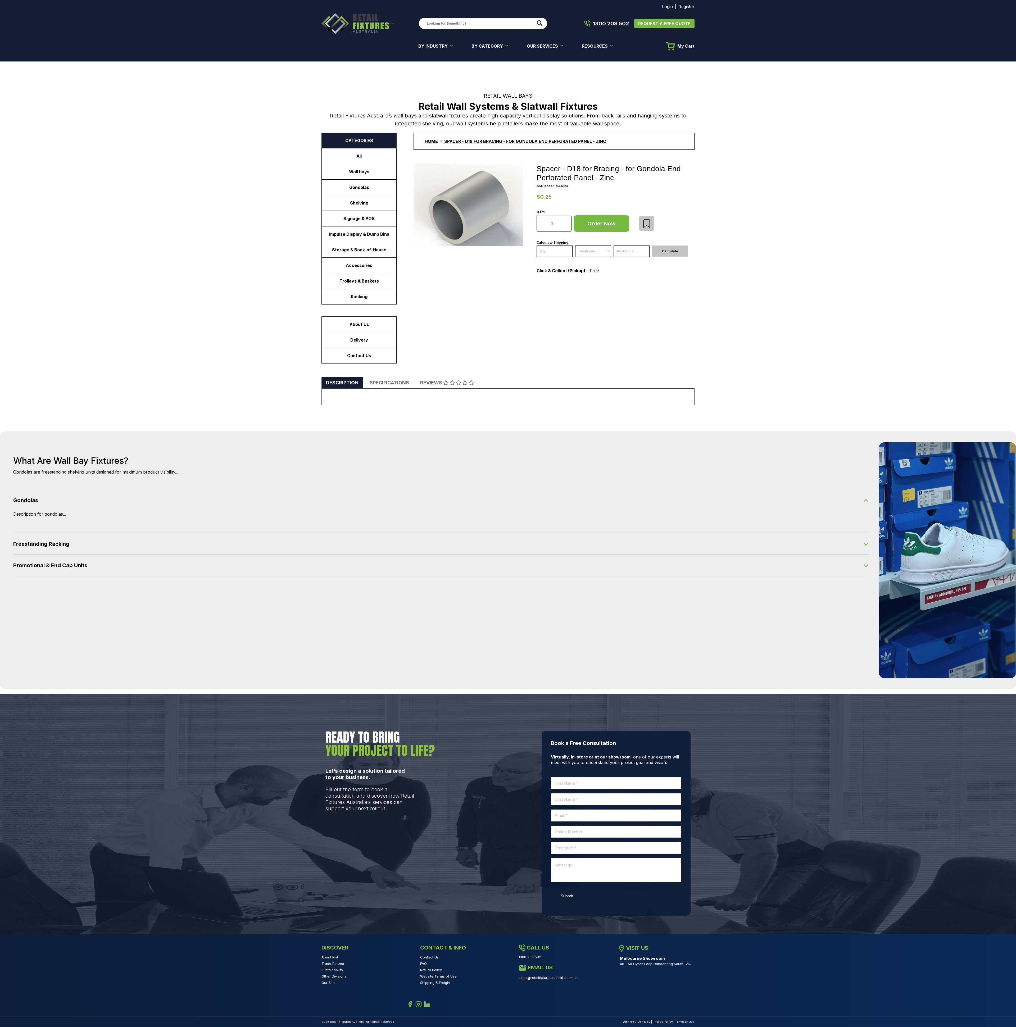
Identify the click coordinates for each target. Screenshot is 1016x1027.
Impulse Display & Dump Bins (359, 234)
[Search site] (540, 23)
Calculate (670, 251)
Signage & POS (359, 218)
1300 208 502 (611, 23)
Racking (359, 296)
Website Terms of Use (438, 976)
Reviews (431, 382)
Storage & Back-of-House (359, 249)
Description (342, 382)
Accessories (359, 265)
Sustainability (332, 970)
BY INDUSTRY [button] (433, 46)
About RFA (329, 957)
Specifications (389, 382)
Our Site (328, 982)
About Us (359, 324)
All (359, 156)
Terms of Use (685, 1022)
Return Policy (431, 970)
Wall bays (359, 171)
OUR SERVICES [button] (543, 46)
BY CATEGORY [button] (487, 46)
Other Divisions (333, 976)
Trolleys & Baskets (359, 281)
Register (686, 6)
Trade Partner (332, 963)
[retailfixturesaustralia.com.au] (357, 23)
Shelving (359, 203)
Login (667, 6)
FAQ (423, 963)
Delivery (359, 340)
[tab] (342, 383)
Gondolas (359, 187)
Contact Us (359, 355)
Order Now (601, 223)
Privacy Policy (663, 1022)
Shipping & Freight (435, 982)
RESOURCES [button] (595, 46)
